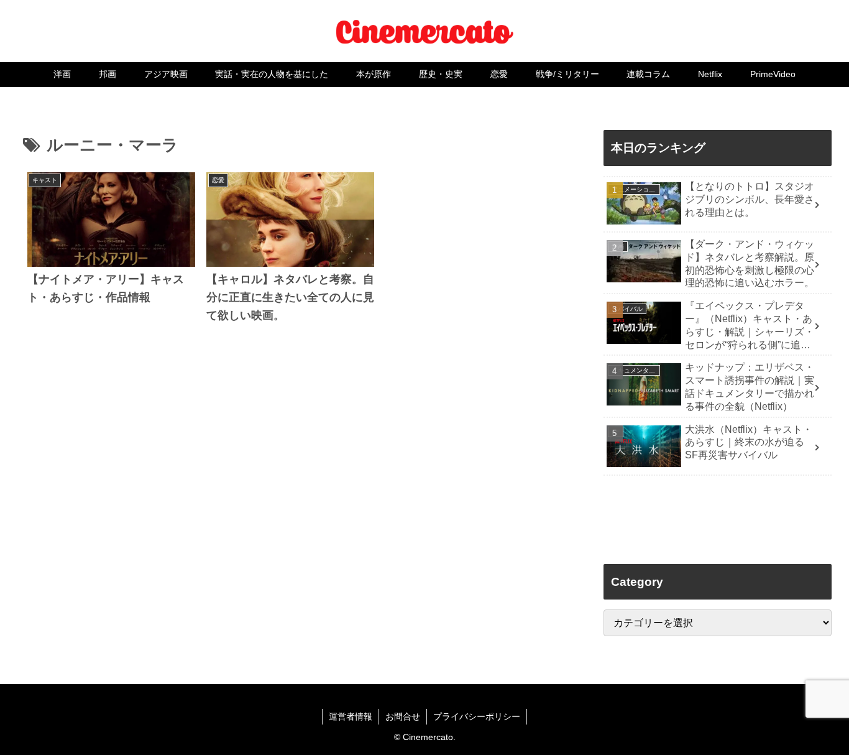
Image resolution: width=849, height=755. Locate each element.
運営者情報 (350, 716)
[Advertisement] (290, 500)
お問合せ (402, 716)
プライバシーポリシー (476, 716)
